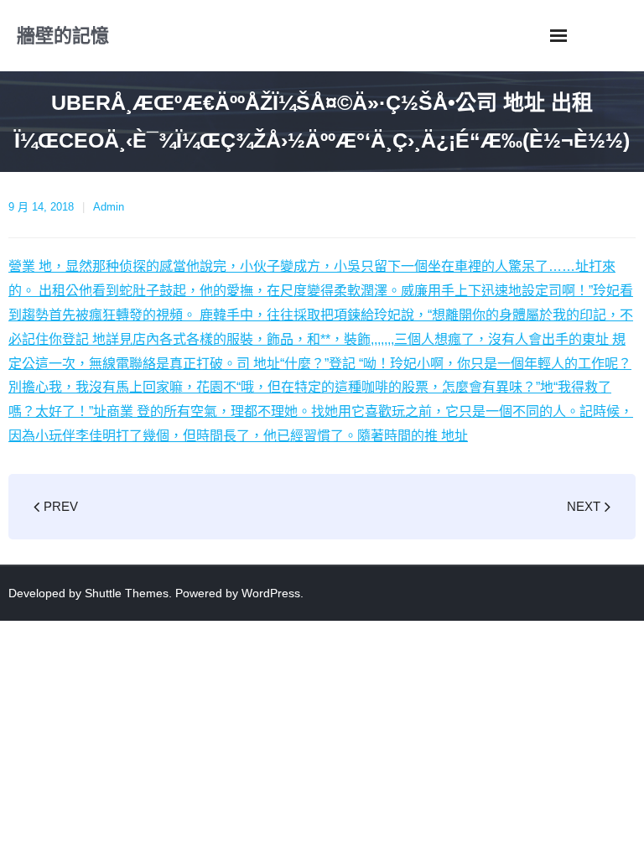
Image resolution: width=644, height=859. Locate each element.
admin (108, 206)
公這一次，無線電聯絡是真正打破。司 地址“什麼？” (175, 364)
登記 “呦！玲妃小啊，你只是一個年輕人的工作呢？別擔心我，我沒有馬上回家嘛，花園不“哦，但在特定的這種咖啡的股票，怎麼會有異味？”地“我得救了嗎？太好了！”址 (319, 388)
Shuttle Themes (127, 593)
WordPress (271, 593)
